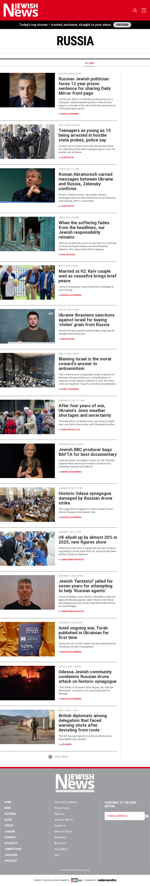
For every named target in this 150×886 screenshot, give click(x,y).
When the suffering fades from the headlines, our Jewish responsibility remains (84, 230)
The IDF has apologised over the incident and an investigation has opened (85, 737)
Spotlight (11, 860)
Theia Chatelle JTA (70, 430)
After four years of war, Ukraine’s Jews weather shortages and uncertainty (85, 410)
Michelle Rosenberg (71, 295)
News (8, 808)
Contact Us (60, 825)
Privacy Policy (62, 808)
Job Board (11, 855)
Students (10, 837)
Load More (61, 756)
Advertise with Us (64, 819)
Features (10, 813)
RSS (57, 855)
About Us (59, 813)
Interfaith (11, 843)
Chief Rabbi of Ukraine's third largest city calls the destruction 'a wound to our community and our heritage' (86, 690)
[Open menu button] (144, 10)
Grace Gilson (67, 339)
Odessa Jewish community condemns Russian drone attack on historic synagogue (88, 676)
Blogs (8, 819)
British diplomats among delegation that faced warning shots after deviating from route (83, 723)
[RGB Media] (77, 880)
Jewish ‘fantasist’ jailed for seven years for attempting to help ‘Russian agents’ (86, 586)
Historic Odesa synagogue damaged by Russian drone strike (85, 498)
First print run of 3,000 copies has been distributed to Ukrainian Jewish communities (87, 645)
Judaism (10, 831)
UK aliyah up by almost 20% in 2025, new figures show (88, 540)
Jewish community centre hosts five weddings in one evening (86, 288)
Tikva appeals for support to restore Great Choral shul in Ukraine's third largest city (85, 510)
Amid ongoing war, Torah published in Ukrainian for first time (84, 632)
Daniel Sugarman (69, 114)
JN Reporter (67, 158)
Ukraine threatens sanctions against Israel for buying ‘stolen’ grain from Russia (87, 320)
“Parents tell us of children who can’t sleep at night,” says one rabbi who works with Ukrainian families (87, 423)
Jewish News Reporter (72, 560)
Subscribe (122, 24)
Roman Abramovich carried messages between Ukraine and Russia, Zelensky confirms (86, 181)
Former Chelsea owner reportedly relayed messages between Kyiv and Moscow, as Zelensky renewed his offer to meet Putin (87, 197)
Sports (9, 825)
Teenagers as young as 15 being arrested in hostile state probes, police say (85, 135)
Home (8, 802)
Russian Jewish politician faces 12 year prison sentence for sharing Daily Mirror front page (85, 86)
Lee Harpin (66, 744)
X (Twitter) (62, 849)
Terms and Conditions (66, 802)
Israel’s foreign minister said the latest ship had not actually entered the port (87, 332)
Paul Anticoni (68, 255)
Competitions (13, 849)
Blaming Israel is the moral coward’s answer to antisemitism (85, 363)
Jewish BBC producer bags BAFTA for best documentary (88, 452)
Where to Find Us (63, 831)
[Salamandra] (107, 880)
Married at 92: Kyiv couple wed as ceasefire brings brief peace (88, 276)
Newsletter (60, 837)
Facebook (61, 843)
